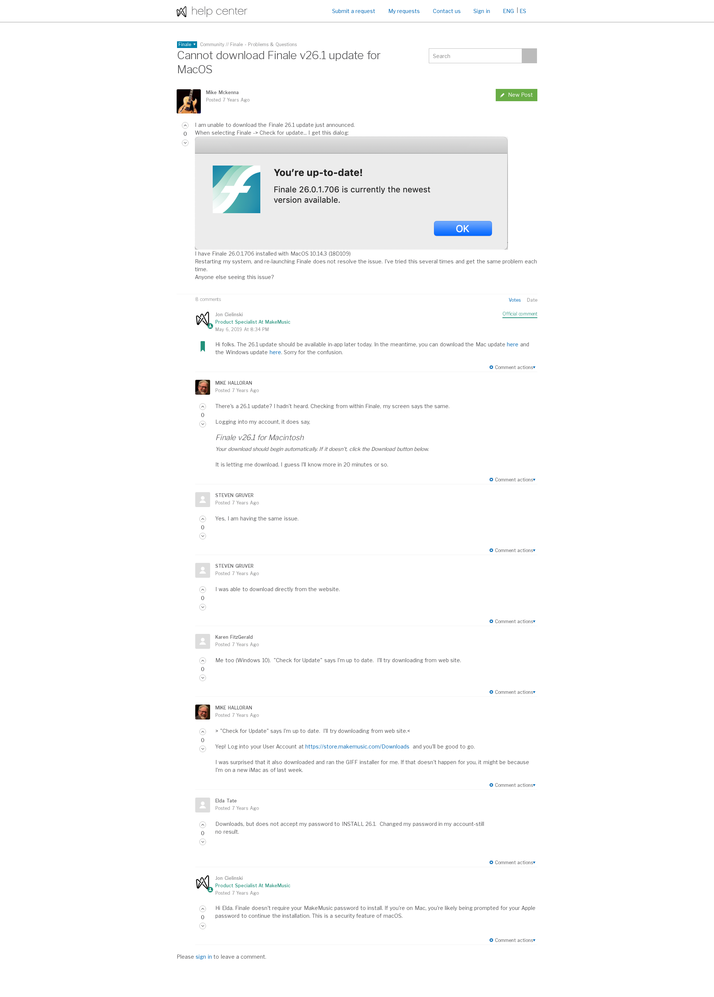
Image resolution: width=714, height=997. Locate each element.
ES (523, 11)
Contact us (447, 11)
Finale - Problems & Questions (263, 44)
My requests (404, 11)
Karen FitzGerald (234, 637)
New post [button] (520, 95)
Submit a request (354, 11)
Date (532, 300)
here (512, 344)
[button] (185, 125)
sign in (204, 956)
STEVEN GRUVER (234, 495)
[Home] (212, 11)
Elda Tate (226, 801)
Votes (515, 300)
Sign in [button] (481, 11)
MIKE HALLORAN (233, 383)
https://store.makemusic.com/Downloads (357, 746)
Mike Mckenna (222, 92)
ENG (508, 11)
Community (212, 44)
